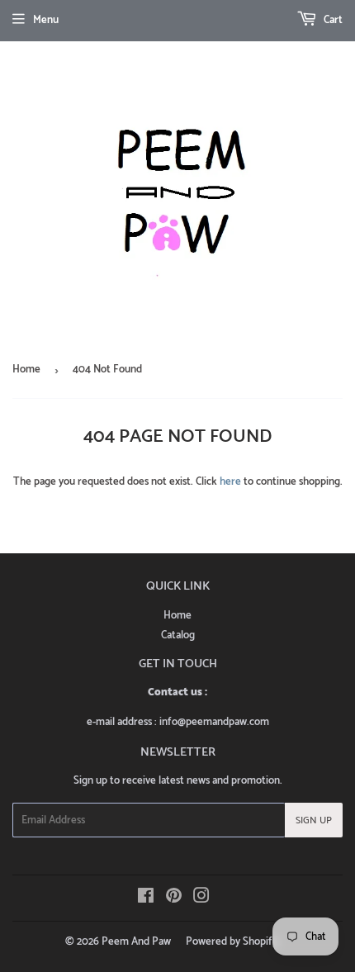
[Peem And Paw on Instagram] (201, 899)
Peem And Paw (136, 942)
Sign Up (314, 820)
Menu (46, 20)
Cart (332, 20)
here (230, 482)
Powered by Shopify (231, 942)
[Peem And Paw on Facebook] (145, 899)
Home (26, 369)
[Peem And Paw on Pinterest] (173, 899)
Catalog (178, 635)
